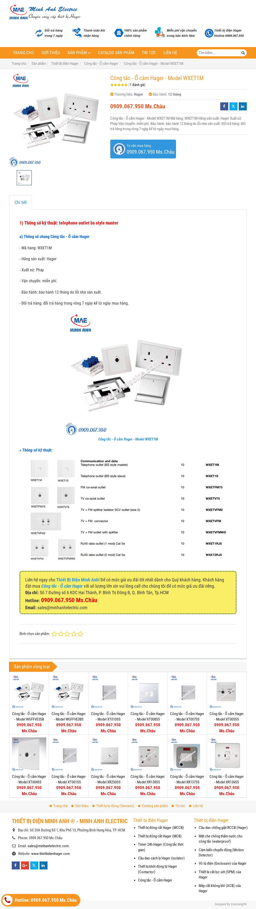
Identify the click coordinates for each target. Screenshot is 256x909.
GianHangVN (239, 904)
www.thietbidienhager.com (50, 853)
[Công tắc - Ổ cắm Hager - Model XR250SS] (108, 754)
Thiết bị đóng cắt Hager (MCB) (160, 836)
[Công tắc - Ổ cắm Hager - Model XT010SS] (108, 691)
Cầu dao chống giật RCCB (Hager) (223, 827)
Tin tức (149, 52)
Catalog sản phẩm (116, 52)
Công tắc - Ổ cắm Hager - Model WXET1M (128, 439)
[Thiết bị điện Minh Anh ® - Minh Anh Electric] (44, 12)
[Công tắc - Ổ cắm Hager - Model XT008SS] (147, 691)
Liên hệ (170, 52)
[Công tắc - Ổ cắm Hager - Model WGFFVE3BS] (69, 691)
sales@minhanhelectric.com (48, 846)
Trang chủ (23, 52)
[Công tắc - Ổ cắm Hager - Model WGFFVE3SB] (29, 691)
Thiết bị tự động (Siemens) (115, 806)
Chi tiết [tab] (20, 202)
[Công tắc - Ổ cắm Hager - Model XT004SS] (29, 754)
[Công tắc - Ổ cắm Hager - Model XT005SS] (227, 691)
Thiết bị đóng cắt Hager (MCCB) (161, 827)
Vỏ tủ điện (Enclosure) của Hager (222, 863)
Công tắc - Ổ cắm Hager (155, 880)
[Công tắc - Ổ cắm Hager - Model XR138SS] (147, 754)
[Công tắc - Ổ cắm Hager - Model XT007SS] (187, 691)
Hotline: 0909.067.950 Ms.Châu (45, 900)
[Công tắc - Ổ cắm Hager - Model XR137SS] (187, 754)
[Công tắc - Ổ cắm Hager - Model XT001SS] (69, 754)
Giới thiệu (51, 52)
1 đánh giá (137, 85)
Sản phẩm (77, 52)
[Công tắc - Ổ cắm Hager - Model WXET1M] (57, 120)
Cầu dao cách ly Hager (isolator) (161, 858)
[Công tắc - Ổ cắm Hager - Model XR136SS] (227, 754)
